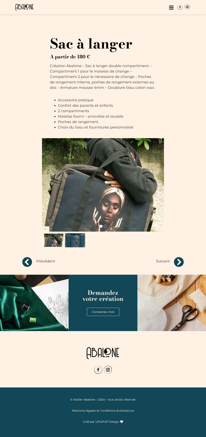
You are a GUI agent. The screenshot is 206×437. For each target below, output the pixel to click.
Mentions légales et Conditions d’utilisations (103, 410)
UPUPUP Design (107, 422)
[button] (171, 7)
